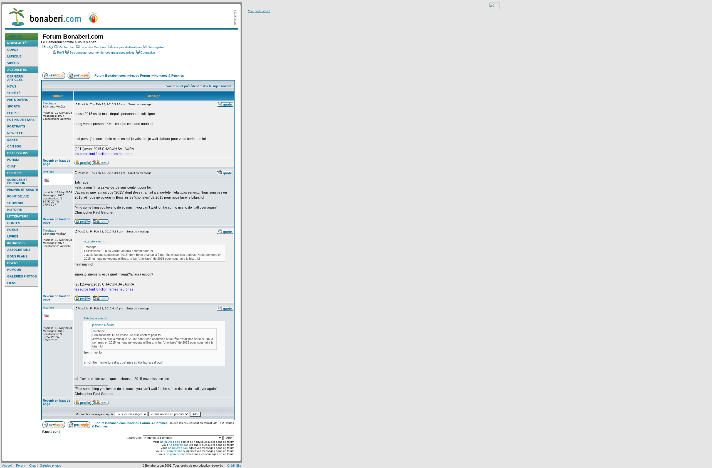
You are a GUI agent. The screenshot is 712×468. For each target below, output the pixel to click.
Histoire (14, 209)
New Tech (15, 133)
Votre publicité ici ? (259, 11)
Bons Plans (17, 256)
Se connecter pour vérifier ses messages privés (102, 52)
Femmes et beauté (22, 189)
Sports (13, 106)
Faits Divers (17, 99)
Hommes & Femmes (169, 75)
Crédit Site (234, 465)
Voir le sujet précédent (182, 86)
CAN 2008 (14, 146)
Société (14, 93)
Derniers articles (15, 78)
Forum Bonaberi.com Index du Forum (122, 75)
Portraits (16, 126)
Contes (13, 223)
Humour (14, 269)
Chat (11, 166)
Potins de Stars (20, 119)
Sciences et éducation (17, 181)
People (13, 113)
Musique (14, 56)
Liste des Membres (94, 47)
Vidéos (13, 63)
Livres (12, 236)
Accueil (7, 465)
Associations (18, 249)
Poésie (12, 229)
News (11, 86)
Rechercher (67, 47)
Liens (11, 283)
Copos (12, 49)
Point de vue (18, 196)
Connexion (147, 52)
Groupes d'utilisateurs (127, 47)
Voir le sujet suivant (217, 86)
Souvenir (15, 203)
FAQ (50, 47)
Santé (12, 139)
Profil (60, 52)
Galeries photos (22, 276)
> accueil (15, 36)
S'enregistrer (156, 47)
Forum (13, 159)
